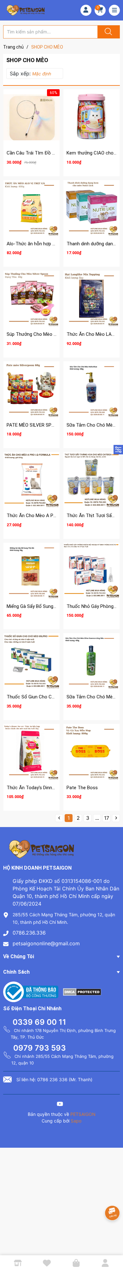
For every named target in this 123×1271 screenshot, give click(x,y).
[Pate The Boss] (91, 752)
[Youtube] (60, 1105)
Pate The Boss (82, 787)
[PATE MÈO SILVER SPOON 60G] (31, 389)
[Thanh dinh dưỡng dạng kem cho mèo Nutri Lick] (91, 208)
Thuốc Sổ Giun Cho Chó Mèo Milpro (44, 697)
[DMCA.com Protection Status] (82, 991)
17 (106, 818)
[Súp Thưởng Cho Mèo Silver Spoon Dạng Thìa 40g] (31, 299)
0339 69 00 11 (39, 1022)
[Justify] (108, 32)
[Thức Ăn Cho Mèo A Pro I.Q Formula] (31, 480)
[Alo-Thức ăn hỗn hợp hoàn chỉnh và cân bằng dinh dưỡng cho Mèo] (31, 208)
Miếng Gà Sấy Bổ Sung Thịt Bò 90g (43, 606)
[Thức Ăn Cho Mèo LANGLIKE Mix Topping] (91, 299)
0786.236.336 (29, 933)
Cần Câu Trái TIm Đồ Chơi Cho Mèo (44, 153)
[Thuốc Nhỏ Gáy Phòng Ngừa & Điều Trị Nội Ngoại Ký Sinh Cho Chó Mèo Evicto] (91, 571)
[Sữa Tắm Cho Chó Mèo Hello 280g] (91, 389)
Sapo (76, 1120)
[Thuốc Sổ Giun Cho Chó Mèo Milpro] (31, 661)
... (97, 818)
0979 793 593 (39, 1047)
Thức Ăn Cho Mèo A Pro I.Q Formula (45, 515)
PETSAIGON (83, 1114)
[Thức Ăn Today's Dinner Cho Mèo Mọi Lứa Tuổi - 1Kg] (31, 752)
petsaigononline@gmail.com (46, 943)
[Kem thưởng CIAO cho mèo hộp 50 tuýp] (91, 117)
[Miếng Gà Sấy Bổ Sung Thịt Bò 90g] (31, 571)
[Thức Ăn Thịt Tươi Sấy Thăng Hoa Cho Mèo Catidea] (91, 480)
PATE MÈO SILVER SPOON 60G (38, 425)
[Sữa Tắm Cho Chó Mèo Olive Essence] (91, 661)
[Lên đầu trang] (113, 1244)
